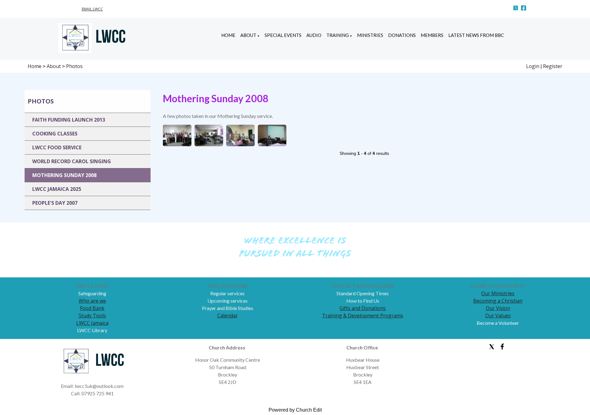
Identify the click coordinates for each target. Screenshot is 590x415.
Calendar (227, 315)
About (248, 35)
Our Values (498, 315)
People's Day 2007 (54, 202)
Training (337, 35)
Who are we (92, 300)
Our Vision (498, 308)
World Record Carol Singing (71, 161)
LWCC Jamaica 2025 (56, 189)
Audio (313, 35)
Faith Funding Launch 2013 (68, 119)
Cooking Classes (54, 133)
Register (552, 66)
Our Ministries (497, 293)
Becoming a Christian (497, 300)
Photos (74, 66)
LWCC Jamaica (92, 323)
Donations (402, 35)
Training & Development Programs (362, 315)
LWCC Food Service (56, 147)
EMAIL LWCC (92, 9)
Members (432, 35)
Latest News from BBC (476, 35)
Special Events (283, 35)
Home (228, 35)
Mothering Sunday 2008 (64, 175)
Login (532, 66)
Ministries (370, 35)
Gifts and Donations (363, 308)
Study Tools (92, 315)
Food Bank (92, 308)
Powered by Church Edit (295, 410)
